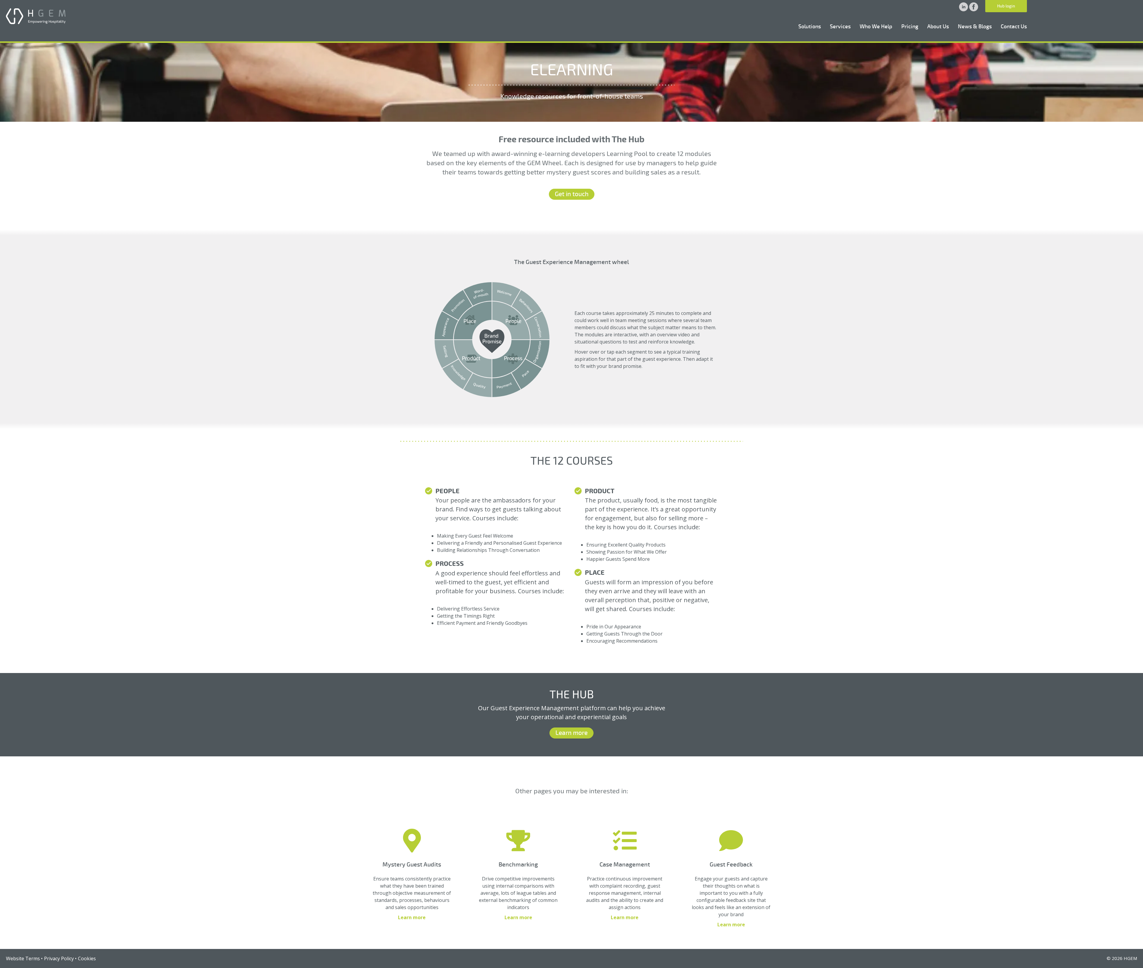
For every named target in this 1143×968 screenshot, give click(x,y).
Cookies (87, 958)
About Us (938, 26)
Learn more (571, 733)
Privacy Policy (59, 958)
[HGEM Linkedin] (964, 9)
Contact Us (1014, 26)
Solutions (809, 26)
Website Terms (23, 958)
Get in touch (571, 194)
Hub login (1006, 6)
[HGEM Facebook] (973, 9)
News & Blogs (975, 26)
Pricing (909, 26)
